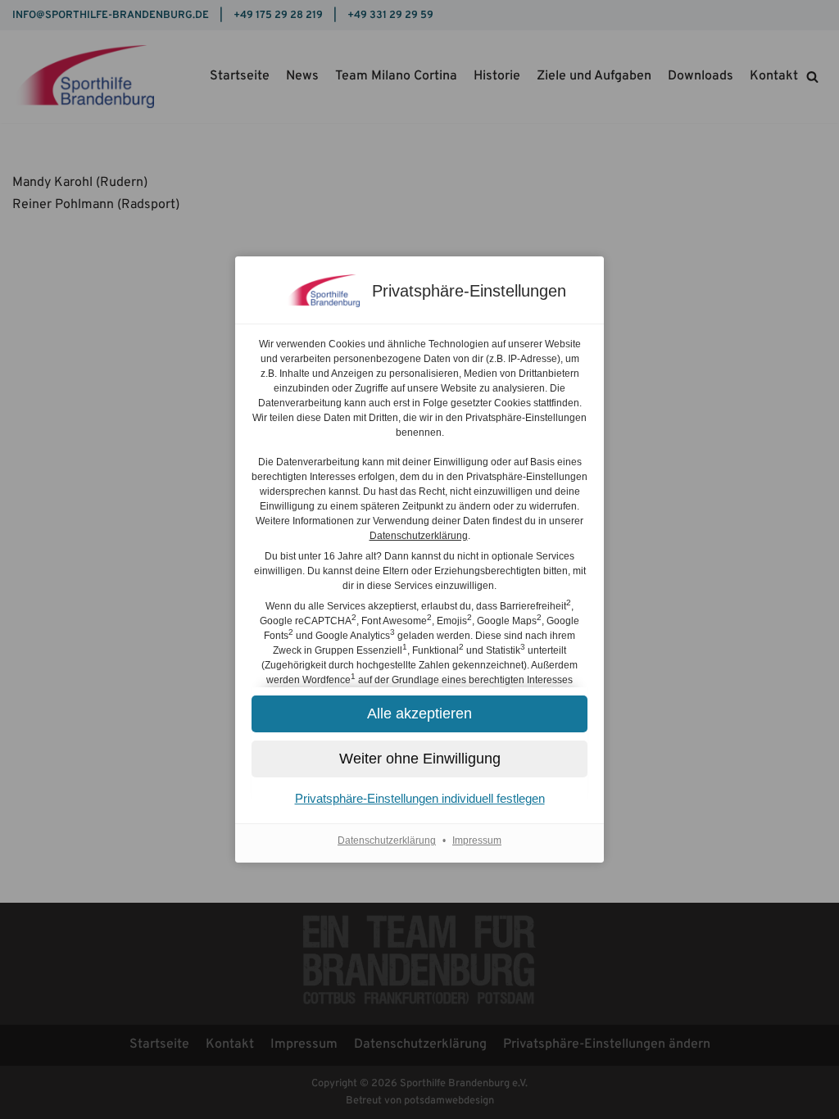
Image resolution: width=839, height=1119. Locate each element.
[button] (419, 759)
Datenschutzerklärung (419, 535)
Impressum (476, 840)
